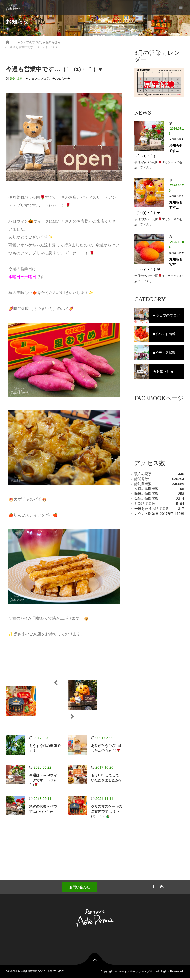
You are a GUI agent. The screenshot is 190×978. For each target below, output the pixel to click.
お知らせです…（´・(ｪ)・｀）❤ (158, 207)
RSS (161, 885)
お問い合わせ (79, 886)
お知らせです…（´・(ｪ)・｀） (158, 150)
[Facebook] (152, 885)
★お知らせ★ (61, 78)
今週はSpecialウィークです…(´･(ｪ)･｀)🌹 (43, 780)
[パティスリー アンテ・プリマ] (13, 7)
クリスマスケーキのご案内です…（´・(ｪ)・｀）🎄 (106, 811)
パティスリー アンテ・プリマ (137, 971)
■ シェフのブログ (37, 78)
